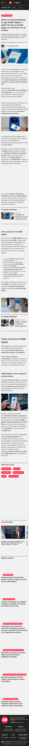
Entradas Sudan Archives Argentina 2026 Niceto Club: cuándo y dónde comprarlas (12, 704)
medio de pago (18, 472)
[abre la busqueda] (5, 3)
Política (6, 729)
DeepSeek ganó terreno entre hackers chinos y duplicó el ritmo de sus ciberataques (14, 579)
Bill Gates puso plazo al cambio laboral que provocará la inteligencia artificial (13, 655)
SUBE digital (6, 468)
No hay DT (12, 730)
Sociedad (10, 729)
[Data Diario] (14, 2)
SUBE (21, 73)
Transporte (6, 472)
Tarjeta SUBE (14, 476)
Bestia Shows (6, 730)
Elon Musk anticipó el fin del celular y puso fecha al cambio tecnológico (12, 679)
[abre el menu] (2, 3)
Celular (16, 468)
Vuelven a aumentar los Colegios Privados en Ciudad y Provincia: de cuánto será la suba (13, 604)
